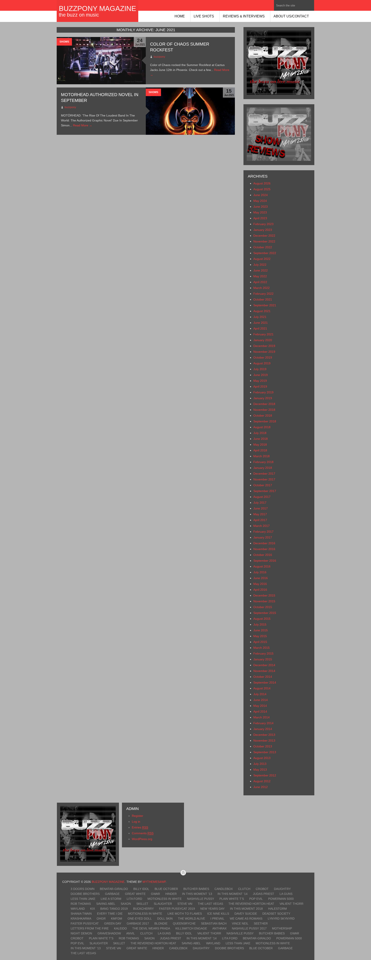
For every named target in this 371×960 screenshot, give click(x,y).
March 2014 (261, 717)
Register (137, 815)
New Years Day (212, 908)
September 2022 (264, 253)
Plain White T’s (231, 898)
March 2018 (261, 456)
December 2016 (264, 543)
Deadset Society (276, 913)
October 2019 (262, 357)
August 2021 (262, 311)
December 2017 (264, 473)
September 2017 (264, 491)
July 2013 (259, 763)
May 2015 (260, 636)
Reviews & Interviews (244, 16)
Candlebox (223, 889)
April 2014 (260, 711)
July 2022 (259, 264)
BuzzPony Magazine (97, 8)
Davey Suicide (245, 913)
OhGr (101, 918)
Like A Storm (111, 898)
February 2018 (263, 462)
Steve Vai (184, 903)
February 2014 (263, 723)
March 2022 (261, 288)
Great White (135, 894)
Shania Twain (81, 913)
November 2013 (264, 740)
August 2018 (262, 427)
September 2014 (264, 682)
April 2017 (260, 520)
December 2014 (264, 665)
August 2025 (262, 189)
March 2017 (261, 526)
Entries (140, 827)
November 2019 (264, 351)
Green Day (112, 923)
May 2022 (260, 276)
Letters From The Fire (90, 928)
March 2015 (261, 647)
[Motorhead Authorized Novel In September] (190, 111)
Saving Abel (105, 903)
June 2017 (260, 508)
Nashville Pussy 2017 (249, 928)
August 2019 (262, 363)
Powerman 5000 (281, 898)
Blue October (166, 889)
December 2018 (264, 404)
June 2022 (260, 270)
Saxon (126, 903)
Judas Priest (263, 894)
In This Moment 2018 (246, 908)
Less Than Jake (83, 898)
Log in (136, 821)
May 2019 (260, 380)
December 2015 (264, 595)
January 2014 (262, 729)
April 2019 (260, 386)
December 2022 (264, 235)
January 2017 (262, 537)
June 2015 (260, 630)
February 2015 (263, 653)
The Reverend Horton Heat (251, 903)
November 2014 (264, 671)
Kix (92, 908)
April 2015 (260, 642)
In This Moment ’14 (232, 894)
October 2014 (262, 676)
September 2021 (264, 305)
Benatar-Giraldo (114, 889)
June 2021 (260, 322)
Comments (143, 833)
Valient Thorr (291, 903)
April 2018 (260, 450)
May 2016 (260, 584)
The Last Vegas (210, 903)
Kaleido (120, 928)
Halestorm (277, 908)
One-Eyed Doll (140, 918)
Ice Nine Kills (218, 913)
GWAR (155, 894)
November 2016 (264, 549)
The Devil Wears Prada (151, 928)
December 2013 (264, 734)
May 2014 (260, 705)
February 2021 (263, 334)
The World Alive (191, 918)
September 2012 (264, 775)
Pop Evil (256, 898)
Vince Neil (240, 923)
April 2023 (260, 218)
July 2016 (259, 572)
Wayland (78, 908)
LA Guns (286, 894)
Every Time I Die (110, 913)
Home (180, 16)
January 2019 (262, 398)
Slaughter (163, 903)
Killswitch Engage (191, 928)
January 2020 (262, 340)
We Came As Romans (246, 918)
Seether (261, 923)
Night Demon (81, 933)
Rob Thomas (81, 903)
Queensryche (184, 923)
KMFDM (116, 918)
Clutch (244, 889)
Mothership (282, 928)
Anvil (130, 933)
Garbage (112, 894)
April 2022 (260, 282)
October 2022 (262, 247)
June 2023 (260, 206)
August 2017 (262, 496)
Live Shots (204, 16)
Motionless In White (164, 898)
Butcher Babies (196, 889)
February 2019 (263, 392)
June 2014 (260, 700)
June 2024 (260, 195)
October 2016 (262, 555)
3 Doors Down (82, 889)
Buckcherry (143, 908)
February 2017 (263, 531)
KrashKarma (81, 918)
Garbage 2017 (138, 923)
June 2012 (260, 787)
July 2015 (259, 624)
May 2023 (260, 212)
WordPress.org (142, 839)
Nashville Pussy (200, 898)
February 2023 (263, 224)
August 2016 (262, 566)
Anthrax (219, 928)
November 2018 (264, 409)
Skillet (142, 903)
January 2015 (262, 659)
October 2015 (262, 607)
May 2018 (260, 444)
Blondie (160, 923)
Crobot (262, 889)
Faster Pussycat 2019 (177, 908)
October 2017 (262, 485)
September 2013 (264, 752)
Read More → (82, 125)
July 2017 (259, 502)
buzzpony (159, 56)
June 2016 (260, 578)
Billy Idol (141, 889)
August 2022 (262, 259)
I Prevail (217, 918)
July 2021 (259, 317)
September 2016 (264, 560)
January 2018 (262, 467)
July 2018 (259, 433)
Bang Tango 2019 (114, 908)
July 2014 (259, 694)
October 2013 (262, 746)
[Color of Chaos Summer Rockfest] (101, 60)
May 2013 (260, 769)
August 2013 (262, 758)
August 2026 (262, 183)
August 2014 (262, 688)
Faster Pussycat (85, 923)
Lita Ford (134, 898)
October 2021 (262, 299)
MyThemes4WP (154, 881)
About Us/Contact (291, 16)
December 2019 (264, 346)
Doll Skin (165, 918)
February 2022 (263, 293)
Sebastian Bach (214, 923)
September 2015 (264, 613)
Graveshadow (109, 933)
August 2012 (262, 781)
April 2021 (260, 328)
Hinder (171, 894)
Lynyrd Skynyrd (281, 918)
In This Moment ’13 (197, 894)
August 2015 (262, 618)
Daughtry (282, 889)
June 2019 (260, 375)
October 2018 (262, 415)
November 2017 (264, 479)
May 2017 (260, 514)
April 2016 (260, 589)
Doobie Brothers (85, 894)
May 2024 (260, 200)
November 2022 (264, 241)
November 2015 (264, 601)
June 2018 (260, 438)
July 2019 (259, 369)
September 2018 (264, 421)
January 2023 (262, 230)
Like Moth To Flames (184, 913)
